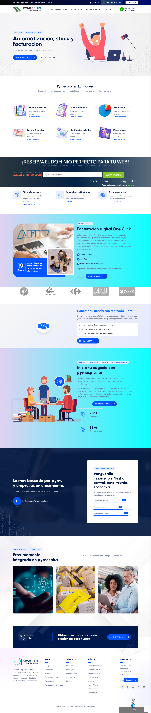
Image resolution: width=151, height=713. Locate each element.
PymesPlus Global (52, 677)
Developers (49, 681)
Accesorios (71, 677)
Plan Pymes (70, 670)
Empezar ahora (85, 341)
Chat (134, 710)
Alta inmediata (94, 276)
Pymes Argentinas (22, 2)
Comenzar (70, 201)
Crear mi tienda (35, 117)
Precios (69, 681)
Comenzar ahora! (102, 404)
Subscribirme (131, 680)
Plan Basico (70, 666)
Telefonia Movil (94, 670)
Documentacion (39, 2)
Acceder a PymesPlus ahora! (36, 501)
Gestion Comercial (59, 9)
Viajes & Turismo (94, 685)
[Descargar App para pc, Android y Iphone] (90, 3)
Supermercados (94, 673)
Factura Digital (76, 9)
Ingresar (132, 3)
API (52, 2)
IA (115, 9)
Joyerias (91, 681)
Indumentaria (93, 677)
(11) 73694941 (129, 10)
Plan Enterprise (72, 673)
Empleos (48, 673)
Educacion (92, 689)
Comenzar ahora (22, 57)
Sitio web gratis (92, 9)
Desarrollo (49, 670)
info (29, 638)
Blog (47, 666)
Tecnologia (92, 693)
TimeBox (107, 9)
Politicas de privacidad (54, 685)
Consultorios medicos (96, 666)
